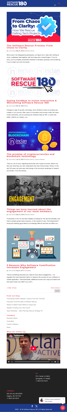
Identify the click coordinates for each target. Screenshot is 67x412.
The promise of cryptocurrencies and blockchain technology (31, 155)
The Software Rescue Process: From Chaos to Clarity (30, 46)
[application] (33, 348)
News (26, 106)
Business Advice (29, 51)
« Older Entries (11, 288)
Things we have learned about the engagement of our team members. (30, 210)
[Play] (9, 362)
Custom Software (40, 159)
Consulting (28, 270)
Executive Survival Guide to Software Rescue (22, 302)
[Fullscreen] (58, 362)
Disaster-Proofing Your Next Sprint (18, 308)
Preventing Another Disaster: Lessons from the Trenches (26, 298)
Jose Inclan (12, 51)
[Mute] (55, 362)
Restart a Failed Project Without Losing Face (21, 305)
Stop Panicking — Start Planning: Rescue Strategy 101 (25, 311)
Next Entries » (55, 288)
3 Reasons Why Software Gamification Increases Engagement (31, 266)
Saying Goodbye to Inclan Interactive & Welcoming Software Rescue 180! (32, 101)
